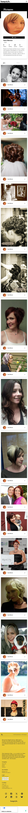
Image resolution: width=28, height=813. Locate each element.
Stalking (10, 46)
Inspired (20, 46)
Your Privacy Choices (10, 808)
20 (15, 45)
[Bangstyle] (5, 2)
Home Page (4, 763)
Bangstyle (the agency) (6, 772)
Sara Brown (7, 40)
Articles (3, 764)
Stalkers (4, 46)
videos (18, 63)
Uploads (15, 46)
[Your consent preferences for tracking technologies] (25, 811)
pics (4, 63)
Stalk (14, 37)
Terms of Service (5, 776)
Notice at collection (6, 811)
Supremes (4, 767)
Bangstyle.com (4, 771)
